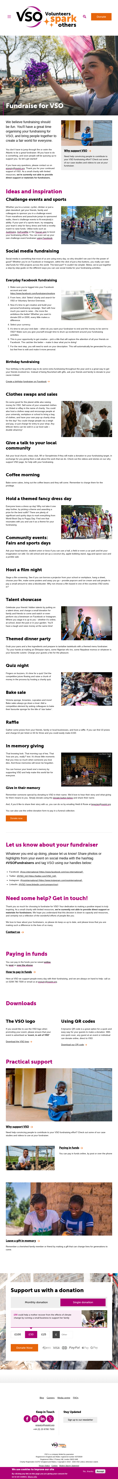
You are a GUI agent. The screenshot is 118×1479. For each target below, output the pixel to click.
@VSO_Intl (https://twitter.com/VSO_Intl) (37, 876)
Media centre (63, 1397)
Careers (51, 1397)
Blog (42, 1397)
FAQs (75, 1397)
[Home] (47, 17)
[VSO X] (50, 1418)
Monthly (36, 1302)
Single (83, 1302)
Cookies (54, 1466)
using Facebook (44, 238)
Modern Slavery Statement (69, 1466)
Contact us (13, 932)
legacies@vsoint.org (101, 804)
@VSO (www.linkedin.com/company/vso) (38, 884)
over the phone (25, 965)
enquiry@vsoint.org (15, 168)
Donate (101, 16)
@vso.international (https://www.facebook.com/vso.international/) (52, 872)
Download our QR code (72, 1044)
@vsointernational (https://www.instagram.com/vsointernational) (51, 880)
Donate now (16, 818)
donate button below (63, 798)
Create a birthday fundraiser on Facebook (26, 381)
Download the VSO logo (17, 1041)
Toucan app (41, 232)
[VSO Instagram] (34, 1418)
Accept (100, 1471)
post (11, 965)
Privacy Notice (44, 1466)
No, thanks (88, 1471)
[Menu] (9, 17)
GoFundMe (22, 232)
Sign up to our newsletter (80, 1420)
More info (32, 1476)
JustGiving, (11, 232)
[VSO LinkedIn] (42, 1418)
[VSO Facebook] (27, 1418)
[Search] (84, 17)
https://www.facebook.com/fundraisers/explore (32, 293)
